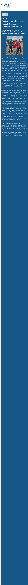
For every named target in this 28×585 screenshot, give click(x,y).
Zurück (5, 14)
